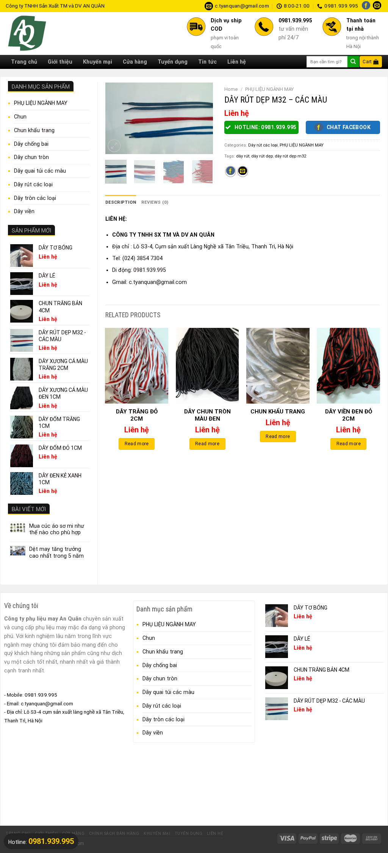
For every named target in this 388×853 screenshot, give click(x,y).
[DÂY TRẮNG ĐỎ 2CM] (136, 366)
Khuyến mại (97, 62)
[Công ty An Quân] (56, 33)
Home (231, 89)
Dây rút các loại (33, 184)
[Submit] (353, 61)
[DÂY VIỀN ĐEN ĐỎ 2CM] (348, 366)
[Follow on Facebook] (366, 6)
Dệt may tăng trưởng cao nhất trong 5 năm (56, 552)
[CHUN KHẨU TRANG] (278, 366)
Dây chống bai (31, 144)
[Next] (201, 118)
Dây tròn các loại (35, 198)
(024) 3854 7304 (142, 258)
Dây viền (24, 211)
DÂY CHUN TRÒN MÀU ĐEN (207, 415)
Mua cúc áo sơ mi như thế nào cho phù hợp (56, 529)
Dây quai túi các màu (40, 171)
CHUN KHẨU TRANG (277, 411)
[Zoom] (114, 146)
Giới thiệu (60, 62)
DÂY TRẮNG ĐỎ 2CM (137, 415)
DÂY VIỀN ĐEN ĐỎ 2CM (348, 415)
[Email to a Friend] (242, 171)
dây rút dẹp (262, 156)
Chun (20, 117)
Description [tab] (120, 202)
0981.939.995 (149, 270)
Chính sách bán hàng (114, 833)
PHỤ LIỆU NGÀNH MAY (40, 103)
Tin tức (207, 62)
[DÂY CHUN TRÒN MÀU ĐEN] (207, 366)
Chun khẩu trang (34, 130)
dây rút (242, 156)
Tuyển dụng (173, 62)
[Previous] (117, 118)
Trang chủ (24, 62)
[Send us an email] (377, 6)
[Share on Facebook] (230, 171)
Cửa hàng (135, 62)
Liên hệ (236, 62)
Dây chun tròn (31, 157)
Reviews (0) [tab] (155, 202)
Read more (137, 443)
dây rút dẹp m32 (290, 156)
